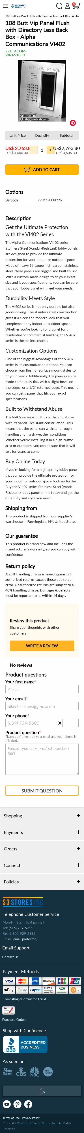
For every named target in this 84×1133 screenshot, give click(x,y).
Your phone (16, 716)
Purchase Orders (14, 1019)
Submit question (42, 790)
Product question (22, 732)
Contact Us (10, 957)
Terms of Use (11, 1118)
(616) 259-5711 (21, 928)
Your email (15, 699)
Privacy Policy (31, 1118)
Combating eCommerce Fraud (24, 999)
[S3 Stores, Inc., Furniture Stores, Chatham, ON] (25, 1044)
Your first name (20, 682)
